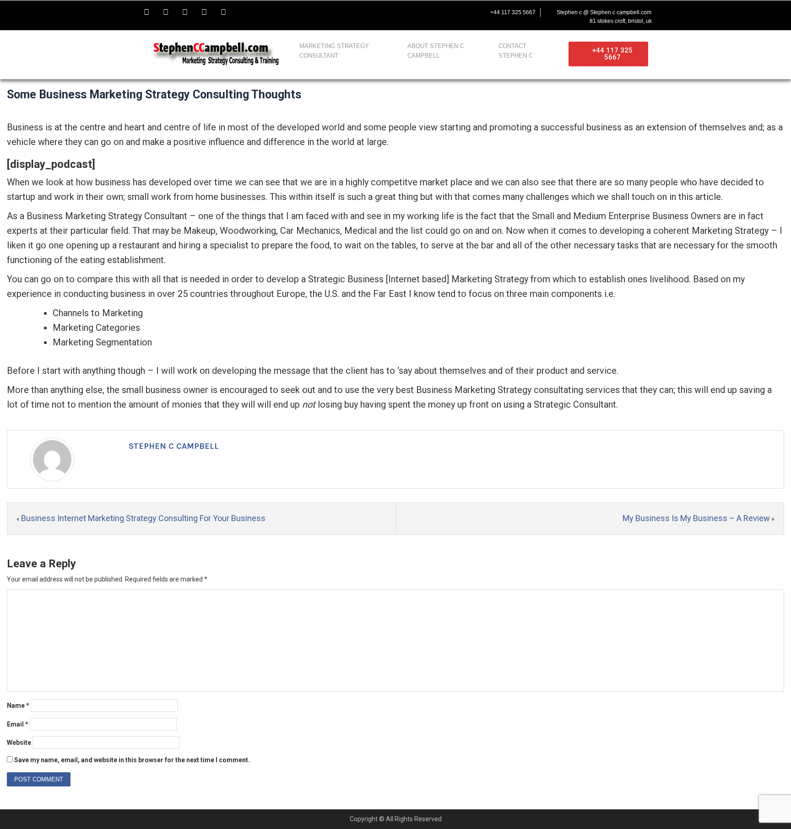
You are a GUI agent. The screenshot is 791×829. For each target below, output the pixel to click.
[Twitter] (165, 12)
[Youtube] (185, 12)
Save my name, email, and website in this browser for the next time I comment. (132, 760)
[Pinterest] (223, 12)
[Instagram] (204, 12)
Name (18, 705)
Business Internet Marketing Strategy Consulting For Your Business (143, 518)
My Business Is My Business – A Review (696, 518)
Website (19, 742)
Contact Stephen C (515, 51)
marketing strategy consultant (334, 51)
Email (17, 724)
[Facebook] (146, 12)
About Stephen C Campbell (435, 51)
